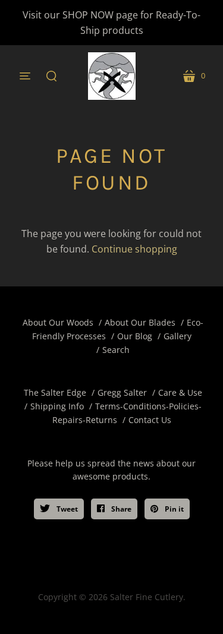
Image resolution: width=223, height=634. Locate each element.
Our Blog (134, 336)
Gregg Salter (122, 392)
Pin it (173, 509)
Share (120, 509)
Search (116, 349)
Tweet (66, 509)
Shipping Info (57, 406)
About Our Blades (140, 322)
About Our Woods (58, 322)
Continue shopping (134, 249)
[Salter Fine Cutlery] (112, 76)
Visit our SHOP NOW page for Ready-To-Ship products (111, 22)
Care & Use (180, 392)
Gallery (177, 336)
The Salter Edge (55, 392)
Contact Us (149, 419)
